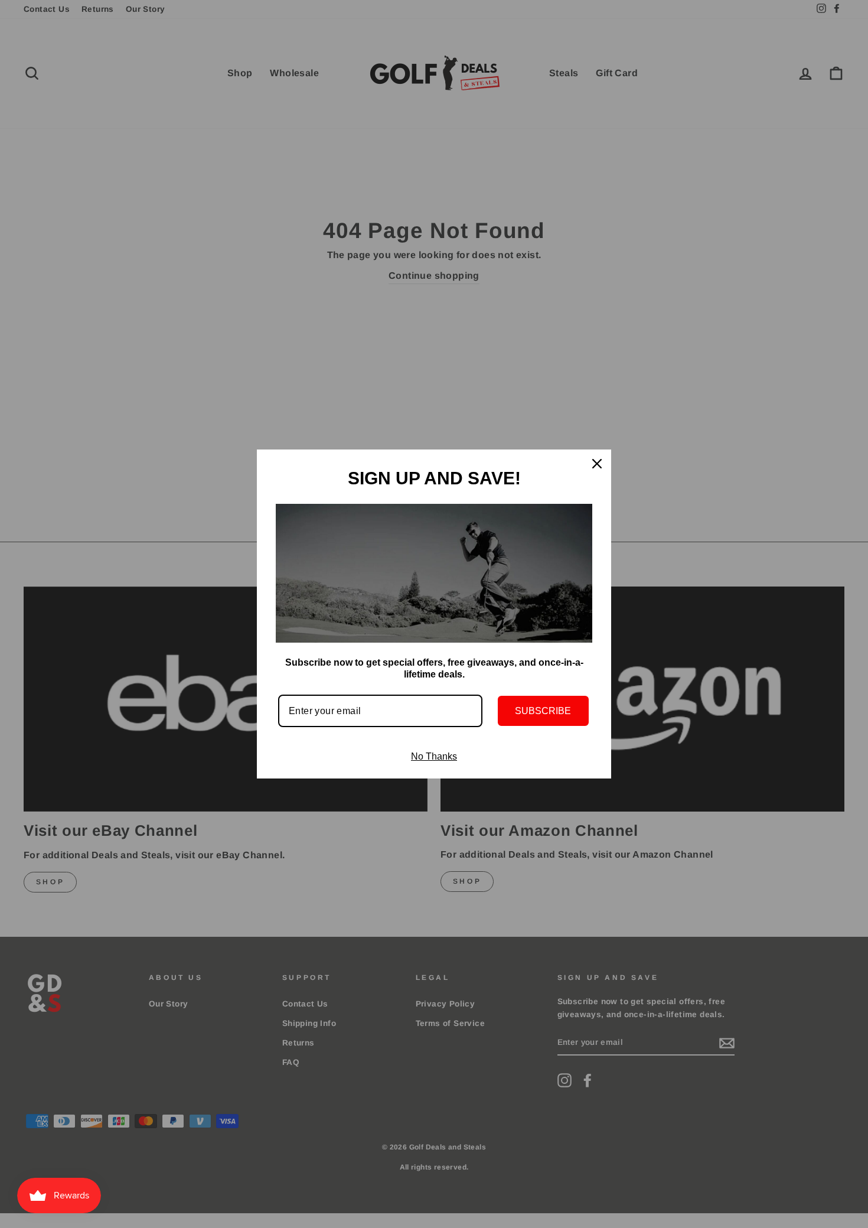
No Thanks (434, 756)
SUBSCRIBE (543, 711)
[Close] (597, 463)
